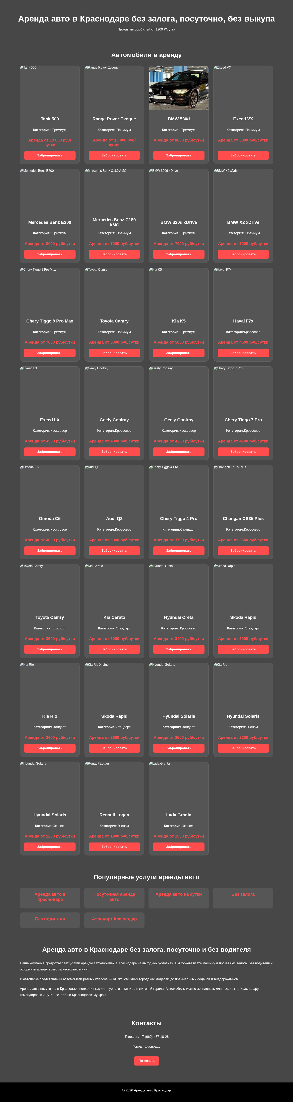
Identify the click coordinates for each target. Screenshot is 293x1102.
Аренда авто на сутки (178, 894)
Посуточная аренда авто (114, 897)
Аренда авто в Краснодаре (50, 897)
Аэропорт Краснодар (114, 918)
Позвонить (146, 1061)
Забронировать (49, 155)
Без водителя (50, 918)
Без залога (243, 894)
